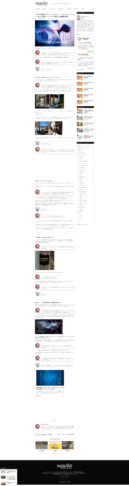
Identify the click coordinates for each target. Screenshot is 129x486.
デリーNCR (86, 218)
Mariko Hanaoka (41, 18)
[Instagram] (65, 476)
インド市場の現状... (41, 450)
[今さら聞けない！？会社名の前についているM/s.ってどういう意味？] (80, 130)
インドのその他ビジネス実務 (86, 165)
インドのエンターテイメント (86, 163)
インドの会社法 (86, 174)
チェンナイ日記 (86, 215)
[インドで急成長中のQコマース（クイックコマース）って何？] (55, 445)
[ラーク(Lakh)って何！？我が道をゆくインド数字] (80, 124)
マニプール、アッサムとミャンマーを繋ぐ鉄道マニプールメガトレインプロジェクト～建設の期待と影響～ (11, 478)
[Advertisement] (54, 167)
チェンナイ (86, 213)
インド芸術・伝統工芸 (86, 207)
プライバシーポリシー (64, 480)
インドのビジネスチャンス (39, 12)
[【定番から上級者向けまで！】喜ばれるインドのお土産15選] (80, 112)
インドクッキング (86, 158)
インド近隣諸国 (86, 209)
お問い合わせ (83, 8)
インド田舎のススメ (86, 204)
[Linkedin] (68, 476)
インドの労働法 (86, 178)
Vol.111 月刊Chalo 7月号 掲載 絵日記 (88, 83)
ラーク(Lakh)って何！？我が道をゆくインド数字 (89, 123)
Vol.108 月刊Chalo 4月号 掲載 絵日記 (88, 101)
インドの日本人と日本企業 (86, 187)
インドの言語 (86, 196)
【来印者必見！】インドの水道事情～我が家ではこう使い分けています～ (89, 137)
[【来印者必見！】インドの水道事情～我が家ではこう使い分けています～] (80, 137)
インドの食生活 (86, 198)
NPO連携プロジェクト (86, 150)
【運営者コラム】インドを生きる (86, 147)
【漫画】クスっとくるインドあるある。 (86, 145)
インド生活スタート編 (86, 202)
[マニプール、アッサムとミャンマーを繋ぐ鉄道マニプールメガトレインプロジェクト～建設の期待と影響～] (3, 477)
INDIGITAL (91, 68)
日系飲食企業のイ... (68, 450)
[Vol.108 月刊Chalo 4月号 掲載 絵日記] (80, 102)
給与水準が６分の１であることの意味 (11, 483)
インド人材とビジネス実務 (86, 200)
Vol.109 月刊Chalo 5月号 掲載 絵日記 (88, 95)
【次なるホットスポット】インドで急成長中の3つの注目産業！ (11, 471)
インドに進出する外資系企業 (86, 161)
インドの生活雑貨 (86, 189)
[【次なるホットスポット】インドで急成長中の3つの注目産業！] (3, 471)
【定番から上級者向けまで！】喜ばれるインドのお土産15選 (89, 111)
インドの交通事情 (86, 172)
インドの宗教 (86, 180)
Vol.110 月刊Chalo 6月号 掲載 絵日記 (88, 89)
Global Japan (91, 51)
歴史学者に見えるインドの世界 (86, 224)
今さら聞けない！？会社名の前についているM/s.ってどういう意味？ (89, 130)
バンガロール (86, 220)
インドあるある (86, 156)
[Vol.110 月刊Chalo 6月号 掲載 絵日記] (80, 90)
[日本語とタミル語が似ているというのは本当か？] (80, 118)
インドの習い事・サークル (86, 193)
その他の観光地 (86, 211)
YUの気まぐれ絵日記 (86, 152)
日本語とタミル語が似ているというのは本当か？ (89, 117)
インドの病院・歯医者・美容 (86, 191)
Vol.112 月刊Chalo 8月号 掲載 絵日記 (88, 77)
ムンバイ (86, 222)
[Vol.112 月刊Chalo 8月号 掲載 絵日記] (80, 78)
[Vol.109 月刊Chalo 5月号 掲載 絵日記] (80, 96)
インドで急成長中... (55, 450)
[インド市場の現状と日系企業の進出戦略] (42, 445)
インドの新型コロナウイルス (86, 185)
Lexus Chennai (53, 57)
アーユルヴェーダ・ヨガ (86, 154)
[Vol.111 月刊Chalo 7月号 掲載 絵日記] (80, 84)
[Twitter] (63, 476)
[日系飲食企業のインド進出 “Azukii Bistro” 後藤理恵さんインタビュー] (68, 445)
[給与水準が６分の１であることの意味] (3, 483)
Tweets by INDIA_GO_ (80, 69)
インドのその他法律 (86, 167)
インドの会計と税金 (86, 176)
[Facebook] (61, 476)
